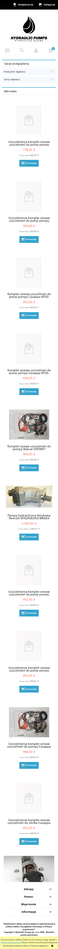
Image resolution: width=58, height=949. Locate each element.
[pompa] (29, 869)
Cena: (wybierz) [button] (12, 79)
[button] (7, 50)
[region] (29, 869)
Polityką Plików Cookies (11, 942)
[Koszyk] (50, 50)
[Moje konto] (36, 50)
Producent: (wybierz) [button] (14, 71)
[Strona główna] (29, 28)
